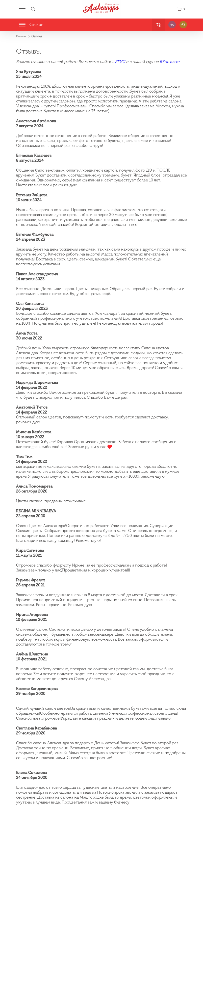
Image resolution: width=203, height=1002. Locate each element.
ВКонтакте (169, 61)
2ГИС (120, 61)
